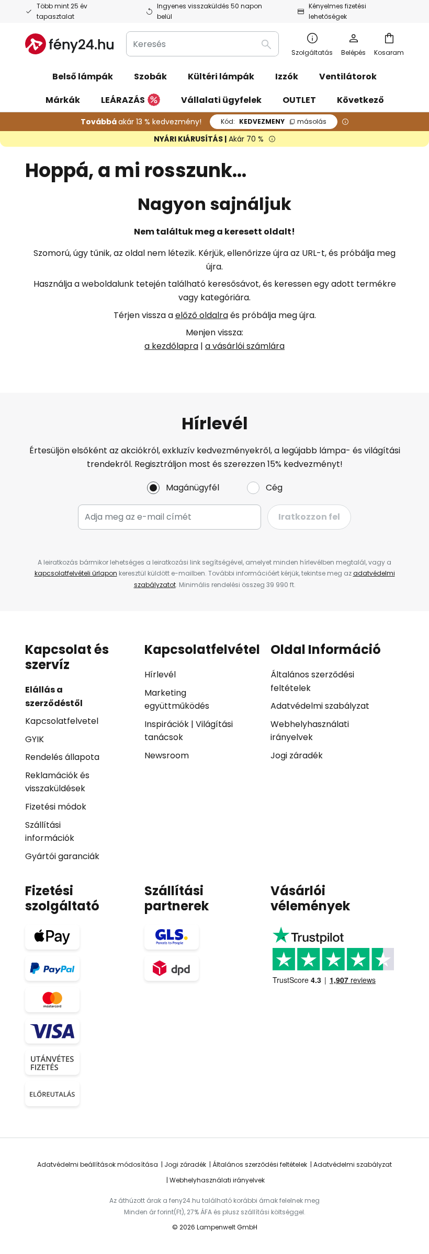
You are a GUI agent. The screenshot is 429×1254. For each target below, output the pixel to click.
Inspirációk (166, 724)
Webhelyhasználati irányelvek (217, 1180)
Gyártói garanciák (62, 856)
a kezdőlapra (171, 346)
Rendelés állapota (62, 757)
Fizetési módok (55, 807)
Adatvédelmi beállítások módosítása (97, 1164)
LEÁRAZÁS (123, 100)
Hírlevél (160, 675)
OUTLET (299, 100)
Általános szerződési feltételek (259, 1164)
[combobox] (202, 44)
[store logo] (69, 43)
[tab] (79, 752)
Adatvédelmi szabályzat (319, 706)
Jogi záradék (296, 755)
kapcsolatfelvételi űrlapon (76, 573)
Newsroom (166, 755)
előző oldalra (201, 315)
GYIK (34, 739)
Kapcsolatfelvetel (61, 721)
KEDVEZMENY (273, 121)
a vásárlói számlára (245, 346)
